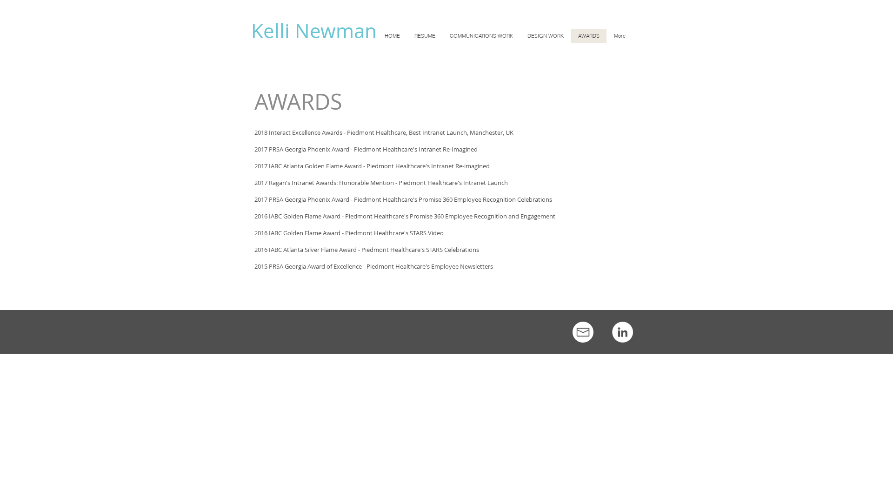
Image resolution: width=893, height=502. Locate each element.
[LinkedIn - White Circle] (622, 332)
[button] (481, 36)
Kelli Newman (314, 31)
